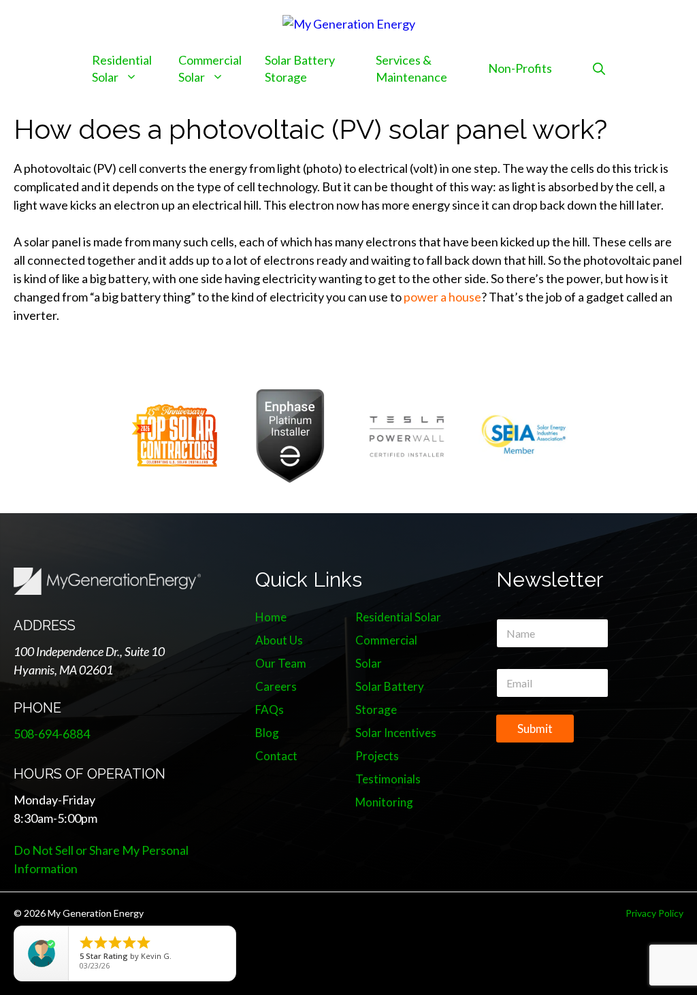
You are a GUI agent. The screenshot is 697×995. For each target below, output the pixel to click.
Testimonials (388, 779)
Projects (377, 756)
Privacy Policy (654, 913)
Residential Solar (398, 617)
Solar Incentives (395, 732)
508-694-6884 (52, 733)
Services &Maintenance (411, 68)
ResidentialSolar (122, 68)
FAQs (269, 709)
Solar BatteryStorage (300, 68)
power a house (442, 296)
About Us (279, 640)
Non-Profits (520, 68)
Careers (276, 686)
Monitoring (384, 802)
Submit (535, 728)
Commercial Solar (210, 68)
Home (271, 617)
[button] (599, 68)
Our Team (280, 663)
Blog (267, 732)
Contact (276, 756)
